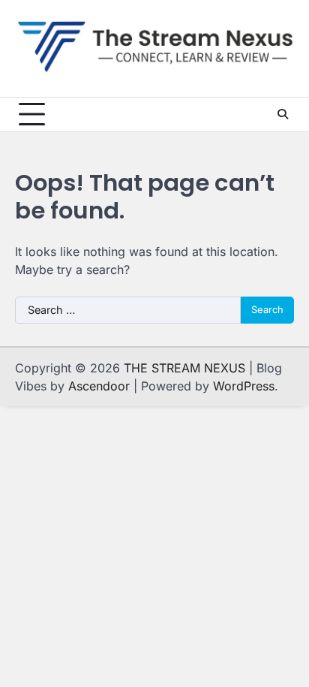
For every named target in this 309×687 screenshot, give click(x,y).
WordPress (243, 385)
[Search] (283, 114)
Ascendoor (99, 385)
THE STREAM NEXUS (184, 367)
